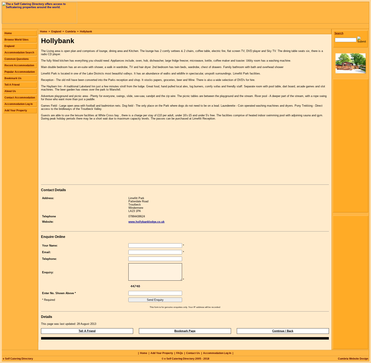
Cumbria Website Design (353, 358)
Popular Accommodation (20, 71)
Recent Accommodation (19, 65)
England (56, 31)
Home (43, 31)
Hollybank (86, 31)
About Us (10, 91)
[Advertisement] (77, 153)
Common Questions (17, 58)
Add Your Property (16, 110)
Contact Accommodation (20, 97)
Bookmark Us (13, 78)
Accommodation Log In (19, 104)
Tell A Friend (87, 331)
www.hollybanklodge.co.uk (146, 221)
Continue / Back (282, 331)
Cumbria (70, 31)
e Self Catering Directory (18, 358)
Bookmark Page (184, 331)
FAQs (179, 353)
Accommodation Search (19, 52)
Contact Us (193, 353)
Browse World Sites (17, 39)
